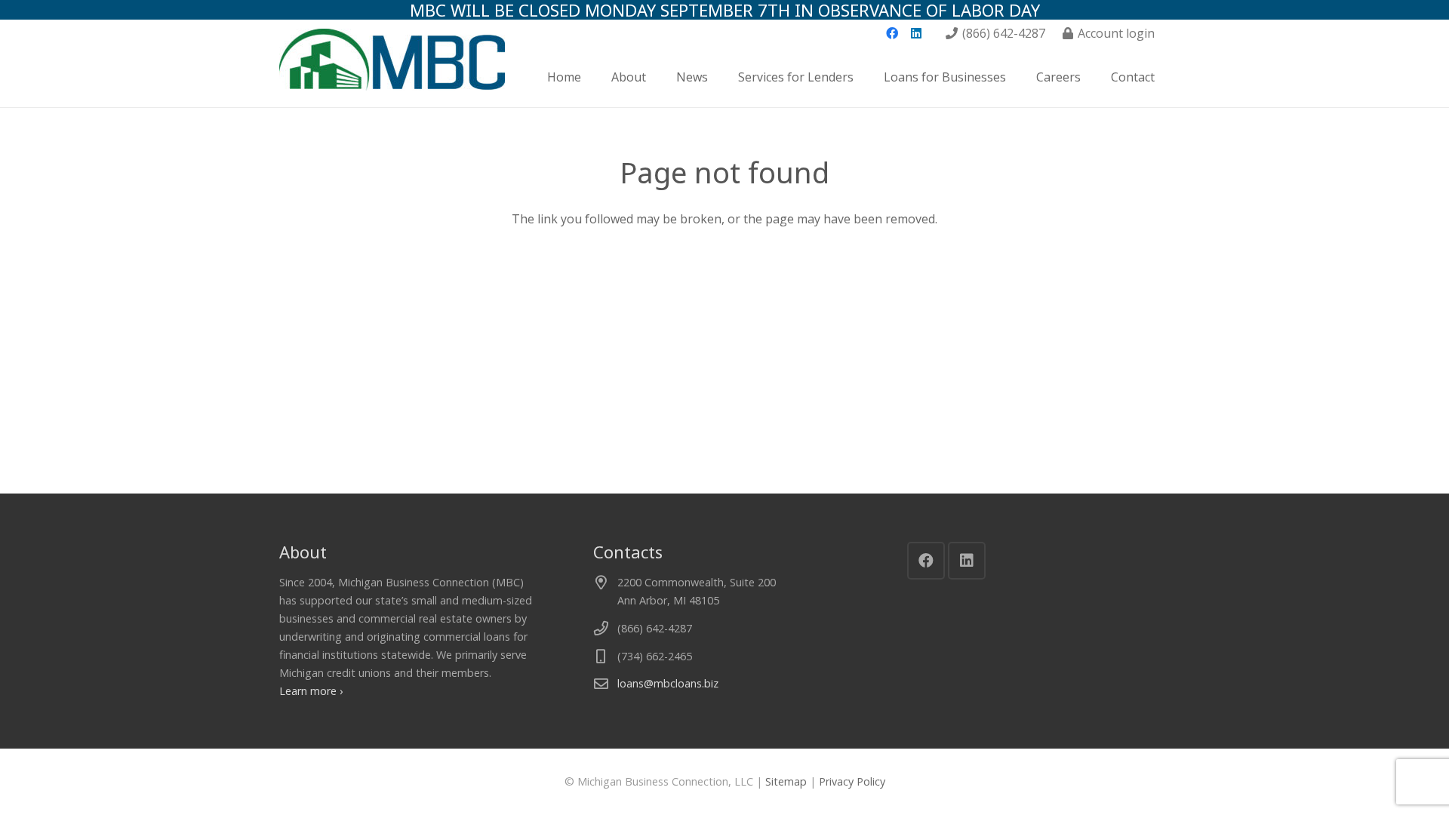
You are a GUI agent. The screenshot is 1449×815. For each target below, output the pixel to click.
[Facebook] (892, 33)
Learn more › (311, 691)
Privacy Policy (852, 781)
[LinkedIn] (916, 33)
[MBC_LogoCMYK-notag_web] (392, 77)
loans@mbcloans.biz (667, 683)
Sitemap (786, 781)
